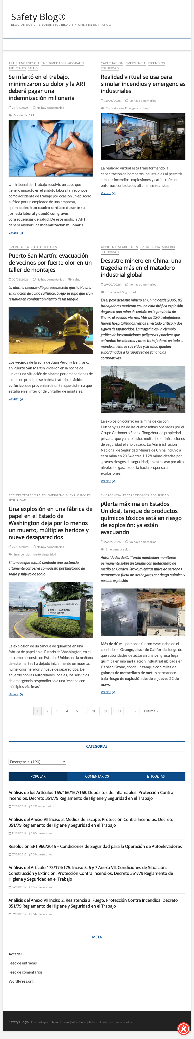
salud (77, 279)
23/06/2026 (20, 108)
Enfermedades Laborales (62, 63)
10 (94, 711)
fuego (146, 108)
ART (32, 115)
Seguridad (110, 68)
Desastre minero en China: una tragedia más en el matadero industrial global (141, 267)
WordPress (78, 1022)
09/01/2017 (18, 914)
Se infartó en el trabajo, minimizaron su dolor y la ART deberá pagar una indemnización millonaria (47, 87)
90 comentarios (42, 833)
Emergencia (29, 63)
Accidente (20, 115)
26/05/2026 (112, 542)
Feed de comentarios (26, 972)
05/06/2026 (20, 279)
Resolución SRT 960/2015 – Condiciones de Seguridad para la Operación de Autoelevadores (95, 846)
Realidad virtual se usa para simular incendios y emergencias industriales (143, 83)
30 (118, 711)
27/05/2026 (20, 547)
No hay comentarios (50, 108)
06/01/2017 (18, 887)
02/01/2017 (18, 806)
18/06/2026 (112, 100)
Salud (33, 68)
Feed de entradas (23, 963)
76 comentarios (42, 854)
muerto (36, 554)
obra (109, 292)
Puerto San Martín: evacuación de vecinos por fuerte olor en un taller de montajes (50, 262)
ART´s (13, 63)
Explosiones (80, 495)
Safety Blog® (38, 16)
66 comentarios (42, 887)
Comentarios (97, 776)
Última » (151, 711)
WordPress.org (21, 981)
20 (106, 711)
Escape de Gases (44, 247)
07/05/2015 (18, 854)
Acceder (15, 954)
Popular (38, 776)
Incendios (156, 63)
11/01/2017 (18, 833)
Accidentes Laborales (119, 247)
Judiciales (17, 68)
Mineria (168, 247)
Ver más (13, 232)
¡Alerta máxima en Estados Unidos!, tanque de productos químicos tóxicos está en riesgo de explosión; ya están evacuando (141, 518)
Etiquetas (156, 776)
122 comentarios (43, 806)
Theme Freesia (59, 1022)
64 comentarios (42, 914)
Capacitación (112, 63)
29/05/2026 (112, 284)
